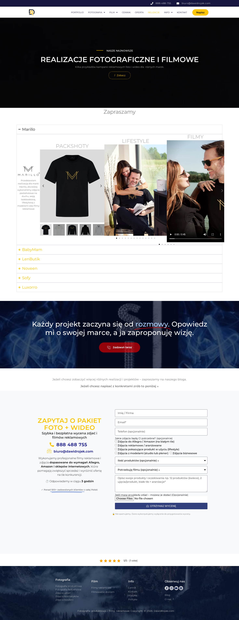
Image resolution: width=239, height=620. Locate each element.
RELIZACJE (154, 12)
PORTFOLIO (77, 12)
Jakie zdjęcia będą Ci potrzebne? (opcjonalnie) (144, 438)
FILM (112, 12)
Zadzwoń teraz (122, 347)
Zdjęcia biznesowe (185, 453)
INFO (167, 12)
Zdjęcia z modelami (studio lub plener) (143, 453)
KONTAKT (182, 12)
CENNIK (126, 12)
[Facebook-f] (167, 588)
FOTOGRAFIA (95, 12)
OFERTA (139, 12)
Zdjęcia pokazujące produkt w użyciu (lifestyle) (148, 449)
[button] (43, 186)
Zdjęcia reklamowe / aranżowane (140, 445)
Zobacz (121, 75)
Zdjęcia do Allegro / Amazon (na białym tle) (146, 441)
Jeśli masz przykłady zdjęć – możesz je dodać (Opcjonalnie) (151, 495)
